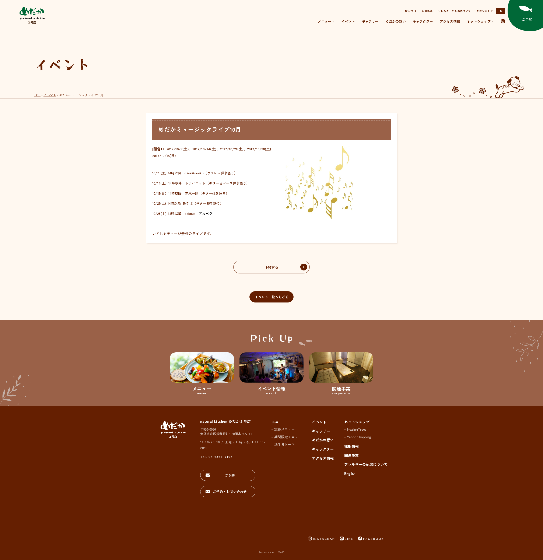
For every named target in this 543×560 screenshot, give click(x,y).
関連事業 (426, 11)
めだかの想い (395, 21)
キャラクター (423, 21)
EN (500, 11)
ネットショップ (356, 421)
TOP (37, 95)
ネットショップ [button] (479, 21)
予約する (271, 267)
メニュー (324, 21)
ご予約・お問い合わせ (230, 491)
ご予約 (230, 475)
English (349, 473)
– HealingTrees (355, 429)
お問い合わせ (485, 11)
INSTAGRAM (324, 538)
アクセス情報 (450, 21)
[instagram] (503, 21)
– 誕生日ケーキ (283, 444)
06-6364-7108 (221, 456)
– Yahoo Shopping (357, 436)
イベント (348, 21)
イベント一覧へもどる (271, 296)
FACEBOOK (373, 538)
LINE (349, 538)
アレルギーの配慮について (454, 11)
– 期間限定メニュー (286, 436)
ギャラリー (370, 21)
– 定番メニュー (283, 429)
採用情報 (410, 11)
